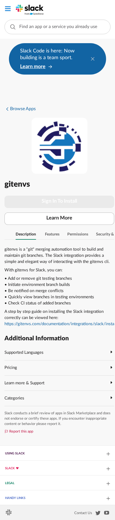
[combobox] (57, 27)
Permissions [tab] (77, 234)
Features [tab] (52, 234)
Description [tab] (26, 234)
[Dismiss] (92, 58)
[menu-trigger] (7, 9)
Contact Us (83, 513)
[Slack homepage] (9, 514)
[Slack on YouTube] (106, 514)
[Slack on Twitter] (98, 514)
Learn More (59, 218)
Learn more (32, 66)
